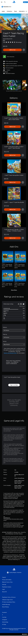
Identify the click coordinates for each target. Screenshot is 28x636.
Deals (15, 11)
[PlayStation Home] (14, 2)
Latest (3, 11)
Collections (9, 11)
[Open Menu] (1, 2)
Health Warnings (6, 517)
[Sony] (24, 635)
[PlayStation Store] (6, 6)
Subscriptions (22, 11)
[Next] (26, 85)
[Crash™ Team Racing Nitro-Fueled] (12, 85)
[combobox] (14, 330)
